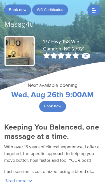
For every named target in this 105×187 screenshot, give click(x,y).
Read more (16, 181)
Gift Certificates (50, 10)
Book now (17, 10)
